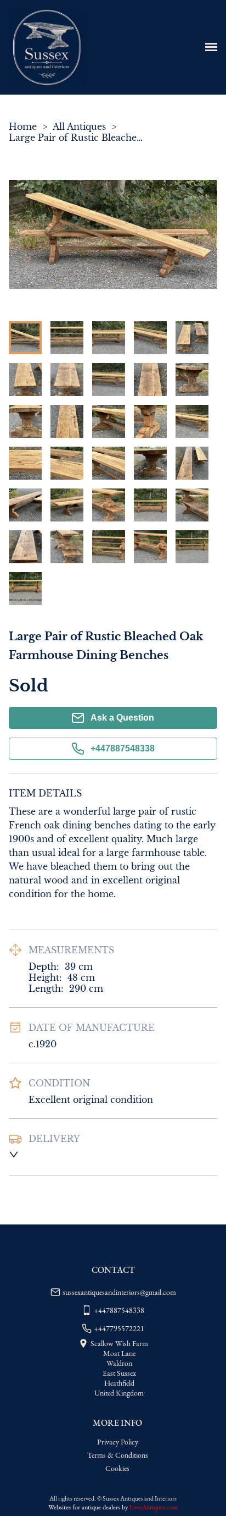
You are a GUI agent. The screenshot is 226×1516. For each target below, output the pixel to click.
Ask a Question (122, 717)
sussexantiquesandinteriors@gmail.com (119, 1292)
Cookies (117, 1468)
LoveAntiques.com (153, 1507)
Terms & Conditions (117, 1455)
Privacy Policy (117, 1442)
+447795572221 (119, 1328)
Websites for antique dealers (84, 1507)
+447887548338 (123, 748)
